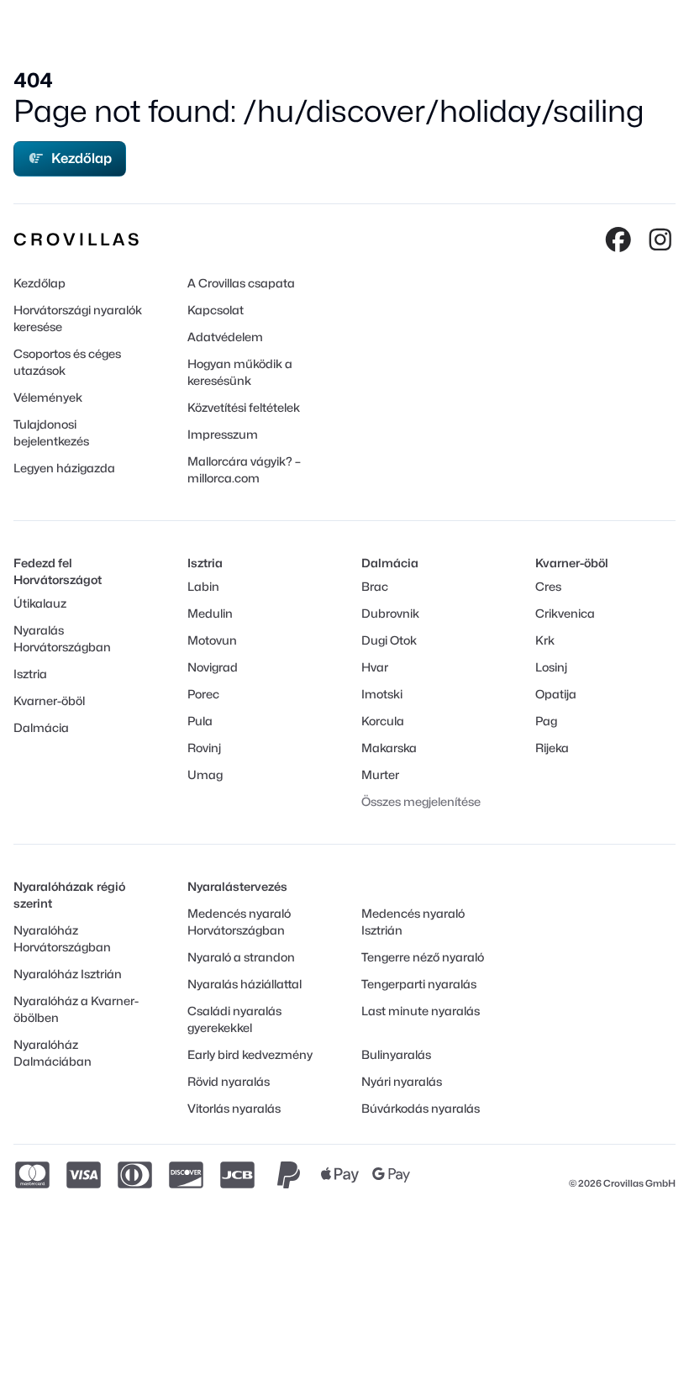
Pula (200, 721)
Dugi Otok (389, 640)
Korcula (382, 721)
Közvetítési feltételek (243, 407)
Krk (545, 640)
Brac (374, 586)
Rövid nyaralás (228, 1081)
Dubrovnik (390, 613)
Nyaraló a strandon (241, 957)
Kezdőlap (81, 158)
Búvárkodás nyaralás (420, 1108)
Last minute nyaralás (420, 1010)
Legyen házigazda (64, 468)
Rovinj (204, 747)
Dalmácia (41, 727)
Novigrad (212, 667)
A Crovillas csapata (241, 283)
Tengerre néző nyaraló (422, 957)
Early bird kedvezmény (250, 1054)
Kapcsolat (215, 310)
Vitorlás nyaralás (234, 1108)
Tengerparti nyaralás (418, 984)
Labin (203, 586)
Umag (205, 774)
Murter (380, 774)
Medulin (210, 613)
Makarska (389, 747)
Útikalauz (39, 603)
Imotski (381, 694)
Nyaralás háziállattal (244, 984)
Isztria (30, 673)
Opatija (555, 694)
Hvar (374, 667)
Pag (546, 721)
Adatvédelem (225, 336)
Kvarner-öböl (49, 700)
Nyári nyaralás (401, 1081)
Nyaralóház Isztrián (67, 974)
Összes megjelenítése (421, 801)
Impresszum (222, 434)
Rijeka (552, 747)
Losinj (551, 667)
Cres (548, 586)
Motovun (212, 640)
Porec (203, 694)
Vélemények (47, 397)
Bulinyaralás (396, 1054)
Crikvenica (565, 613)
